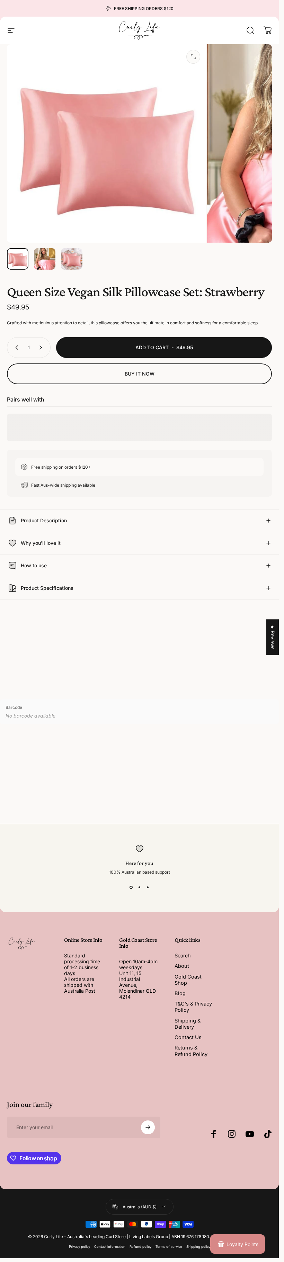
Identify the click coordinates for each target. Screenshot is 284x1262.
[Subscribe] (148, 1127)
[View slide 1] (131, 887)
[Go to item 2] (44, 259)
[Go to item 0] (17, 259)
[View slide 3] (148, 887)
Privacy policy (79, 1247)
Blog (180, 993)
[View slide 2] (139, 887)
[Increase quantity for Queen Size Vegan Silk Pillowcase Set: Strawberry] (42, 347)
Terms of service (169, 1247)
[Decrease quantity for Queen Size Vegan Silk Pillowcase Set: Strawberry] (15, 347)
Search (183, 956)
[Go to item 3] (71, 259)
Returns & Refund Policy (191, 1051)
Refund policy (140, 1247)
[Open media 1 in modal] (193, 57)
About (182, 966)
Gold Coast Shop (188, 980)
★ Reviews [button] (273, 637)
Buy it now (139, 374)
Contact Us (188, 1037)
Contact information (109, 1247)
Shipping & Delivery (188, 1024)
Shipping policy (198, 1247)
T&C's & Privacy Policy (193, 1007)
